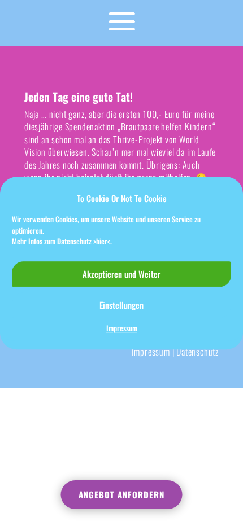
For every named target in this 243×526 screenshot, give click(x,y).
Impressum (121, 327)
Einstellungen (121, 305)
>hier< (101, 241)
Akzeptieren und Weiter (121, 274)
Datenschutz (197, 351)
